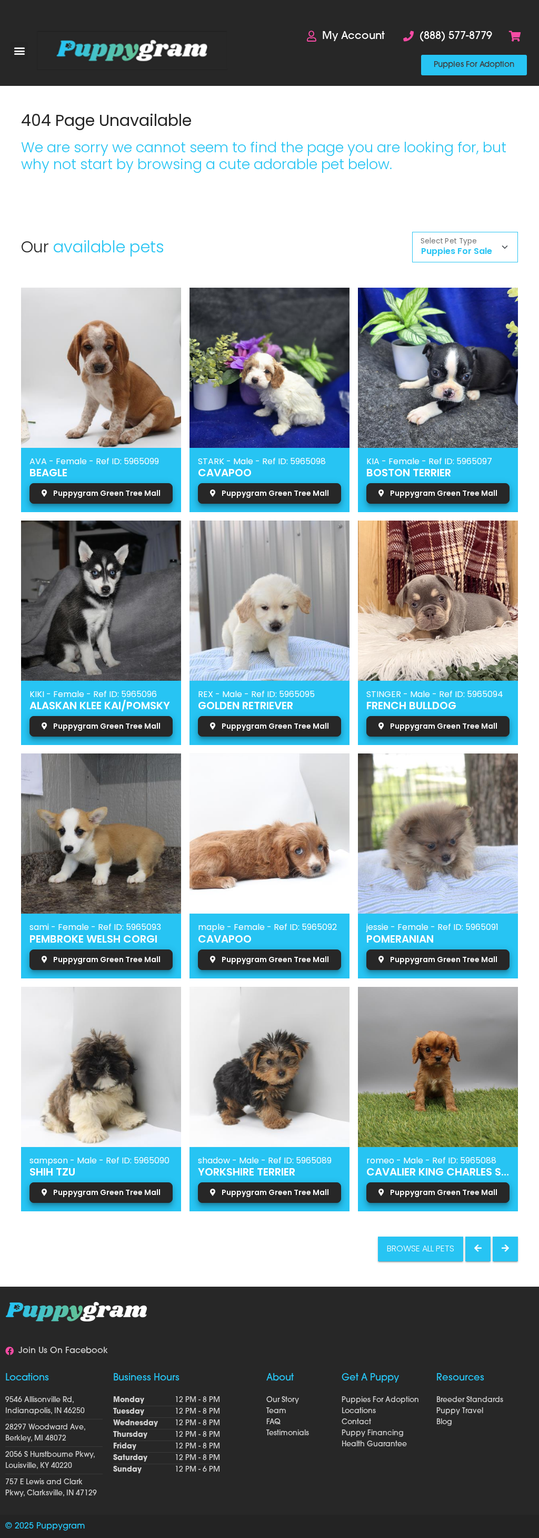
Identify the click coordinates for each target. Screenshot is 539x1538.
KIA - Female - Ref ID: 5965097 (429, 461)
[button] (19, 51)
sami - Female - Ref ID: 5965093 (95, 927)
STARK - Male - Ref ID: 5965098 (262, 461)
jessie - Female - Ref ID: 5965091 (432, 927)
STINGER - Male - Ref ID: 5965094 (434, 694)
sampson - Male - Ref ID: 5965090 (99, 1160)
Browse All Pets (420, 1248)
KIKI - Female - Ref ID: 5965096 (93, 694)
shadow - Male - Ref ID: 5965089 (265, 1160)
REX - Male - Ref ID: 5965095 (256, 694)
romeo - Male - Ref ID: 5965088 (431, 1160)
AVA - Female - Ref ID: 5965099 (94, 461)
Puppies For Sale (456, 251)
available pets (108, 247)
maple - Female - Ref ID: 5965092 (267, 927)
